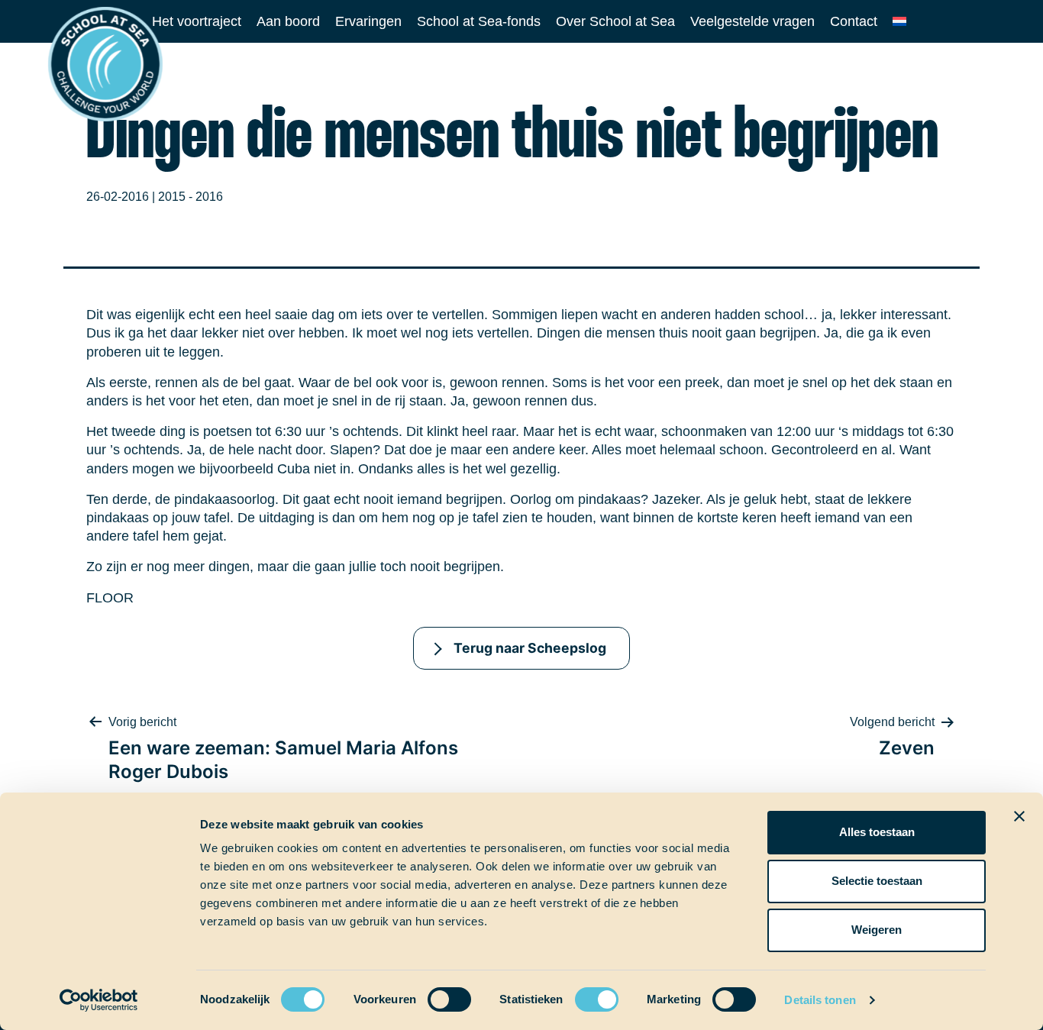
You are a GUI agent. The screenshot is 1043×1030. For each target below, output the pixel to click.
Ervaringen (368, 21)
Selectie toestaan (876, 880)
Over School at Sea (615, 21)
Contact (853, 21)
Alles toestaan (877, 831)
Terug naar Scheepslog (530, 648)
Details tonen (819, 999)
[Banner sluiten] (1019, 816)
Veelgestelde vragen (752, 21)
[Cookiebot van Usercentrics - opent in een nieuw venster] (99, 1000)
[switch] (435, 994)
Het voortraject (196, 21)
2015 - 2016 (190, 196)
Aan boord (288, 21)
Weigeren (876, 929)
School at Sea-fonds (479, 21)
